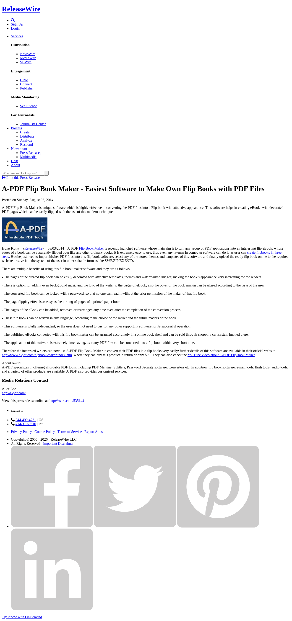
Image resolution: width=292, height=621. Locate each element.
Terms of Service (69, 432)
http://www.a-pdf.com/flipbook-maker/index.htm (37, 355)
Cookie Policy (44, 432)
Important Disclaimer (58, 443)
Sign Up (17, 24)
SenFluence (28, 106)
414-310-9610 (26, 424)
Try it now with (22, 617)
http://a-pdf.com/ (14, 393)
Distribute (27, 136)
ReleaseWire (21, 9)
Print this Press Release (22, 177)
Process (16, 128)
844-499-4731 (26, 420)
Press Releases (30, 153)
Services (17, 36)
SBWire (25, 62)
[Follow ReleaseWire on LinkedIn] (52, 609)
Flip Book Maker (91, 248)
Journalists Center (33, 124)
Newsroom (19, 149)
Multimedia (28, 157)
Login (15, 28)
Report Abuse (94, 432)
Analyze (26, 140)
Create (24, 132)
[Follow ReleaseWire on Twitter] (135, 526)
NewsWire (27, 54)
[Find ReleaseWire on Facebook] (52, 526)
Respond (26, 144)
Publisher (27, 88)
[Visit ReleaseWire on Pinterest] (218, 526)
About (15, 165)
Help (14, 161)
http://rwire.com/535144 (67, 401)
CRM (24, 80)
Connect (26, 84)
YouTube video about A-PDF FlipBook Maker (221, 355)
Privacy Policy (21, 432)
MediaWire (28, 58)
